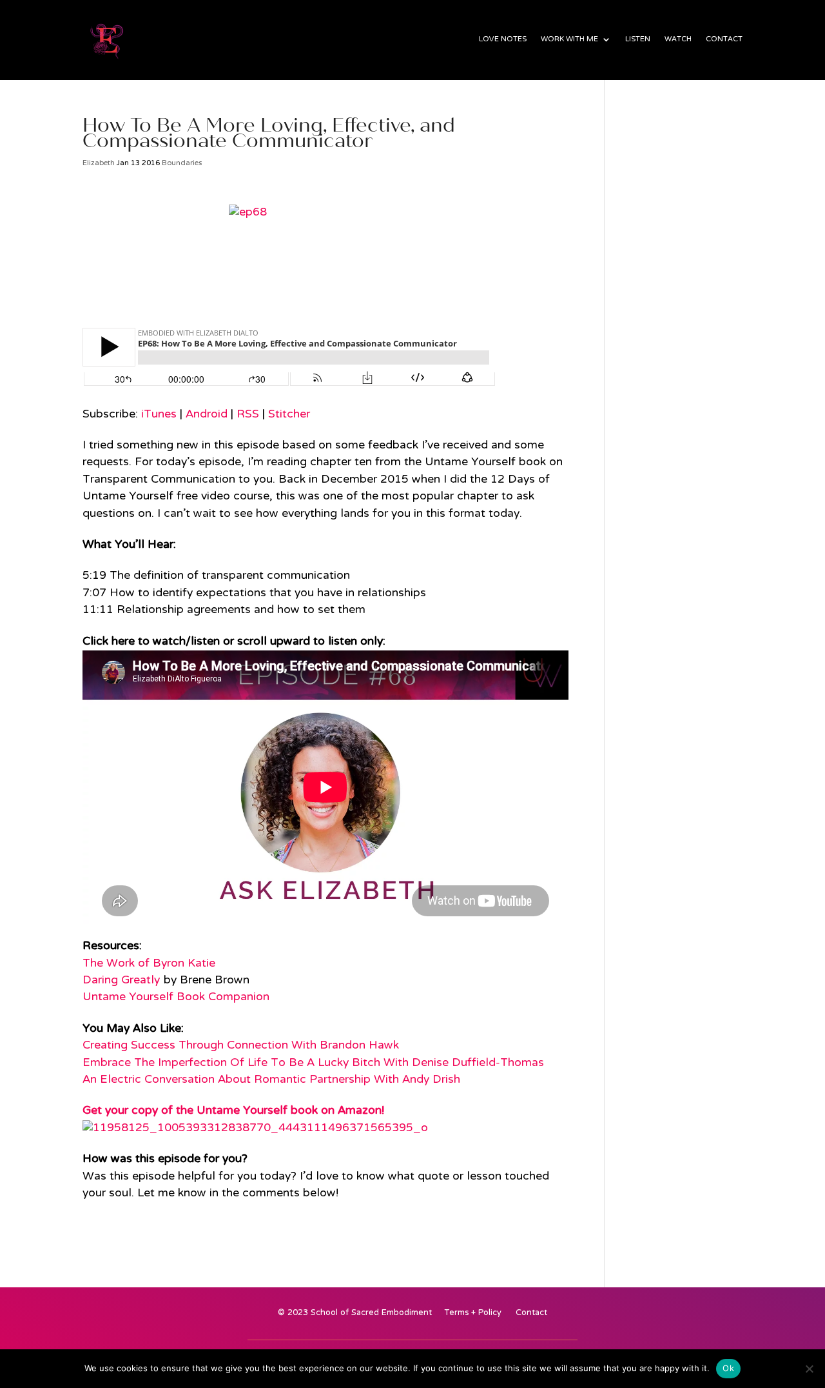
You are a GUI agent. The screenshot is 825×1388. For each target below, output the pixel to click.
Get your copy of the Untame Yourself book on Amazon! (233, 1111)
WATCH (678, 42)
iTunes (159, 414)
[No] (808, 1368)
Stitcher (289, 414)
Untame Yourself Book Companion (175, 997)
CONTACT (724, 42)
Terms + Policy (473, 1316)
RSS (248, 414)
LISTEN (637, 42)
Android (207, 414)
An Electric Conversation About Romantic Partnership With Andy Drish (271, 1080)
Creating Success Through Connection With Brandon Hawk (240, 1046)
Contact (531, 1316)
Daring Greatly (121, 980)
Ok (728, 1368)
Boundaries (182, 163)
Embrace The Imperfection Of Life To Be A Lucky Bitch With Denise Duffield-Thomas (313, 1063)
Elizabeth (98, 163)
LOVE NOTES (503, 42)
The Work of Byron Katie (148, 964)
